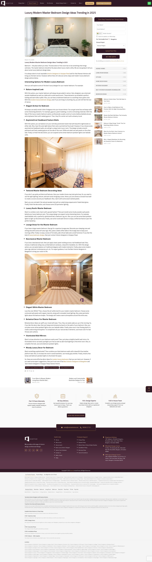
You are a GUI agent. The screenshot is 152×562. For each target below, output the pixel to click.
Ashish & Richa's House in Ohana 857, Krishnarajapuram (87, 485)
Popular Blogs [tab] (39, 474)
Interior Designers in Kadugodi (118, 552)
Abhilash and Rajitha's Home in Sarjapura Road (34, 478)
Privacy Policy (82, 440)
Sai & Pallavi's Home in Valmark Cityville (69, 480)
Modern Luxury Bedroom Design (34, 368)
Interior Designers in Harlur (60, 547)
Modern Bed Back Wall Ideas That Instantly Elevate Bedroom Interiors (115, 116)
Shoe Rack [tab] (66, 489)
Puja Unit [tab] (76, 489)
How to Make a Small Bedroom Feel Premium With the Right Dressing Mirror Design (114, 108)
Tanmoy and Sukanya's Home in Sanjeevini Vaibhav (107, 484)
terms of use (121, 61)
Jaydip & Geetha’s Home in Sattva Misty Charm (113, 477)
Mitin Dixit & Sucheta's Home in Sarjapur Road (73, 478)
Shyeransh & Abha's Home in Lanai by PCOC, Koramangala (83, 484)
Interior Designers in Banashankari (105, 547)
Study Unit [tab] (60, 489)
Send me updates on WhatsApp (106, 36)
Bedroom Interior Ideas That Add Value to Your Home (115, 100)
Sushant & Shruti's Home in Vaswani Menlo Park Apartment (110, 480)
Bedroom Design (111, 94)
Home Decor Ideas (111, 81)
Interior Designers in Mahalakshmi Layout (62, 554)
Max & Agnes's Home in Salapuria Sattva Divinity (35, 477)
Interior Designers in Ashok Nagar (108, 549)
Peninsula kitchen (67, 492)
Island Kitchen (28, 492)
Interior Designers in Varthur (78, 554)
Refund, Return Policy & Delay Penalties (88, 445)
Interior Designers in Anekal (94, 549)
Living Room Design (111, 73)
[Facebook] (27, 371)
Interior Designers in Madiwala (46, 554)
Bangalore (114, 39)
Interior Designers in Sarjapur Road (46, 544)
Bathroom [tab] (54, 489)
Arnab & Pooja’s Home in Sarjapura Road (54, 477)
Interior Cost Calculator (61, 450)
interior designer (111, 85)
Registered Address (111, 437)
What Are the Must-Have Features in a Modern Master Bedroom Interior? (114, 132)
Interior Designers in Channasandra (76, 557)
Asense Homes (111, 68)
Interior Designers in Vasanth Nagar (107, 554)
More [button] (80, 3)
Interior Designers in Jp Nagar (91, 544)
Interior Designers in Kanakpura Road (106, 544)
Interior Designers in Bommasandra (32, 549)
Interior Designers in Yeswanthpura (92, 554)
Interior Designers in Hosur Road (76, 552)
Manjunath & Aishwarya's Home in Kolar (54, 478)
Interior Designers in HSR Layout (77, 544)
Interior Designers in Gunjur (30, 552)
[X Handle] (26, 450)
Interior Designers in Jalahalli (90, 552)
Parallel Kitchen (51, 492)
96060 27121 (86, 427)
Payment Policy (82, 442)
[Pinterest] (29, 371)
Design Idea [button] (21, 3)
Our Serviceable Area (102, 39)
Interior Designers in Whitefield (31, 544)
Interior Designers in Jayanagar (31, 557)
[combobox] (99, 33)
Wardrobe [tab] (36, 489)
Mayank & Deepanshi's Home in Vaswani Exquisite (35, 484)
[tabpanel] (76, 482)
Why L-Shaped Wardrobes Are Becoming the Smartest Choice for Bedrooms (114, 140)
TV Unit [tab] (71, 489)
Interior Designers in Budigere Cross (32, 547)
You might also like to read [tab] (50, 474)
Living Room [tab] (48, 489)
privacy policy (113, 61)
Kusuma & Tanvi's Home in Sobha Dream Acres (56, 482)
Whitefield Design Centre (112, 446)
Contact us (58, 452)
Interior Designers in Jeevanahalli (104, 552)
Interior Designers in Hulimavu (91, 547)
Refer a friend (59, 455)
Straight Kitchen (59, 492)
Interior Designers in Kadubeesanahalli (64, 549)
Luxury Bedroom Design (66, 368)
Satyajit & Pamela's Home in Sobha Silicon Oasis (35, 482)
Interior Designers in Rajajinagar (61, 557)
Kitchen (111, 77)
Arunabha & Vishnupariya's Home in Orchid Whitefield (58, 484)
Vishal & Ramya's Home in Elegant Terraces (93, 477)
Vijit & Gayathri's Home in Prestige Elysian (51, 480)
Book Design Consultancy (103, 3)
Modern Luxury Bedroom (51, 368)
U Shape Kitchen (43, 492)
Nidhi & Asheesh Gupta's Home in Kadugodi (73, 477)
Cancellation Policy (83, 447)
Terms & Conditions (83, 452)
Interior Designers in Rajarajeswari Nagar (108, 557)
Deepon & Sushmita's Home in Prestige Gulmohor (111, 482)
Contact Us (73, 3)
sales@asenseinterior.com (70, 427)
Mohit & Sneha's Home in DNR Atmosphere (88, 480)
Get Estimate (89, 3)
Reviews (42, 3)
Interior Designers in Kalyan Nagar (32, 554)
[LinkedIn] (31, 371)
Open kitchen (75, 492)
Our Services (50, 3)
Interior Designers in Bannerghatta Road (75, 547)
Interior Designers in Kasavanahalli (48, 549)
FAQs (57, 458)
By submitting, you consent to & (110, 61)
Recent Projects (32, 3)
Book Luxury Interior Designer (63, 447)
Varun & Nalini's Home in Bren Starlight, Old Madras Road (62, 485)
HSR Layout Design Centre (113, 455)
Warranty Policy (82, 450)
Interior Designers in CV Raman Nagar (60, 552)
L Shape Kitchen (35, 492)
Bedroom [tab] (42, 489)
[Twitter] (26, 371)
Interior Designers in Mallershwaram (46, 557)
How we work (59, 445)
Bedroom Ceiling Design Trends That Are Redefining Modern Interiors (114, 124)
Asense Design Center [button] (61, 3)
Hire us (57, 440)
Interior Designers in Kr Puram (47, 547)
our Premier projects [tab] (30, 474)
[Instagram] (41, 450)
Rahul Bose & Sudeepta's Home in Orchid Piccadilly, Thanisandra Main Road (83, 482)
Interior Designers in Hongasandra (44, 552)
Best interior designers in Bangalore (111, 90)
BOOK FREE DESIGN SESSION (76, 415)
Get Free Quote (111, 57)
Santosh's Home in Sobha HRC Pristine (33, 480)
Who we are (58, 442)
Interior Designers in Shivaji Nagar (92, 557)
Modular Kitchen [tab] (29, 489)
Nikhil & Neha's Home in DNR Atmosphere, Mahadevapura (37, 485)
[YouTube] (37, 450)
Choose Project (100, 42)
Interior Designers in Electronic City (62, 544)
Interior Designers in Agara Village (80, 549)
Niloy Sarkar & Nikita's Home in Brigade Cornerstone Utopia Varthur (98, 478)
